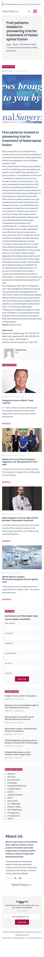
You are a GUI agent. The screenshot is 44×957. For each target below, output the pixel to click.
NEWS (9, 798)
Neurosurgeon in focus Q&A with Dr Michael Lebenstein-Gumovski (19, 718)
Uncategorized (13, 816)
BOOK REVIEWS (13, 780)
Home (8, 44)
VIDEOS (10, 819)
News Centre (12, 801)
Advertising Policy (19, 938)
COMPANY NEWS (8, 67)
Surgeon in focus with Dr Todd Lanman (21, 696)
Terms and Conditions (34, 938)
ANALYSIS (11, 774)
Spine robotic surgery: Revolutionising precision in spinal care (21, 730)
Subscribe (22, 679)
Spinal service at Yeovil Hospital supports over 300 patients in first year (22, 706)
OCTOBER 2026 (13, 804)
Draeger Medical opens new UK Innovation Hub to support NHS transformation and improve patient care (22, 754)
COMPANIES (12, 783)
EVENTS (10, 792)
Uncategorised (13, 813)
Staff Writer (8, 71)
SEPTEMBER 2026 (14, 810)
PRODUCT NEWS (14, 807)
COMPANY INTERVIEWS (16, 786)
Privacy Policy (7, 938)
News (15, 44)
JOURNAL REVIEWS (15, 795)
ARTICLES (11, 777)
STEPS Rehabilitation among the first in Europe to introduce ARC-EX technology (21, 741)
